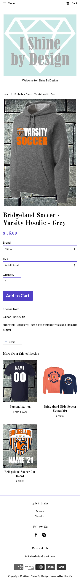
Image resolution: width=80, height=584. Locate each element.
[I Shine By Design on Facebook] (36, 535)
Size (5, 258)
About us (40, 516)
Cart (74, 3)
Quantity (8, 274)
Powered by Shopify (61, 576)
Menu (11, 3)
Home (6, 94)
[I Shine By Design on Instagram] (44, 535)
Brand (7, 242)
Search (40, 510)
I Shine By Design (39, 576)
